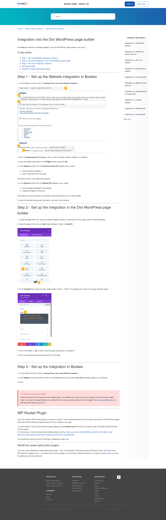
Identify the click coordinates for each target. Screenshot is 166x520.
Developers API (77, 488)
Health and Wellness (101, 488)
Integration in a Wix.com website (134, 61)
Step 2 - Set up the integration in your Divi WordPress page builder (46, 60)
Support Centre (76, 491)
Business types (99, 480)
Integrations (75, 480)
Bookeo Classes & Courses (54, 483)
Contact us (83, 4)
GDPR (70, 509)
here (23, 195)
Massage (97, 483)
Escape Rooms (99, 498)
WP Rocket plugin (28, 66)
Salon (96, 486)
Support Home (70, 4)
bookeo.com (110, 453)
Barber (97, 491)
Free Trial (141, 4)
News (47, 497)
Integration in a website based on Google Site (136, 92)
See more (127, 119)
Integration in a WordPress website (134, 44)
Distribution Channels (78, 483)
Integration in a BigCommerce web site (136, 84)
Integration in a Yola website (135, 114)
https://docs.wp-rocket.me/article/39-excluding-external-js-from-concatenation (46, 434)
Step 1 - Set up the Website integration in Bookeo (40, 58)
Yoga (96, 493)
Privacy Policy (50, 509)
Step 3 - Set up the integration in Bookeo (36, 63)
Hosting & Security (77, 486)
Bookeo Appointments (53, 480)
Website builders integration (34, 29)
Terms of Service (61, 509)
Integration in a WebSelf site (135, 108)
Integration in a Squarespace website (135, 69)
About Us (49, 494)
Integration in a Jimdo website (136, 77)
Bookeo (20, 29)
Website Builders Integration (55, 29)
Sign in (130, 4)
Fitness (97, 496)
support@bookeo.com (108, 400)
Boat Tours (98, 501)
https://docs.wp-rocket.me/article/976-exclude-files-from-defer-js (85, 432)
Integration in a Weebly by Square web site (134, 52)
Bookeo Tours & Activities (54, 486)
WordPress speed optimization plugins (36, 69)
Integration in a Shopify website (133, 101)
